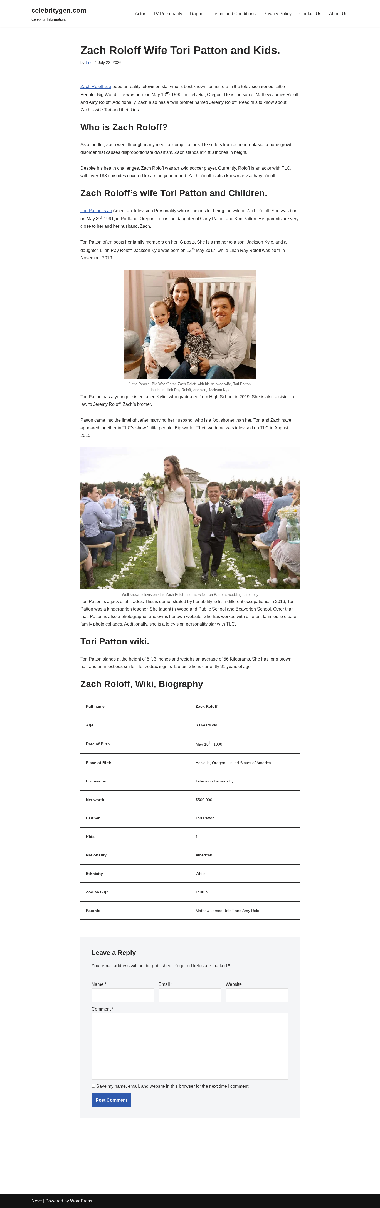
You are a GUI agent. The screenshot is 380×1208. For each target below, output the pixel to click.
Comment (102, 1009)
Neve (36, 1201)
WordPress (81, 1201)
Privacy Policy (277, 13)
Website (234, 984)
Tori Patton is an (96, 210)
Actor (140, 13)
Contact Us (310, 13)
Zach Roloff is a (95, 86)
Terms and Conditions (234, 13)
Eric (89, 62)
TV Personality (167, 13)
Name (99, 984)
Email (166, 984)
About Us (338, 13)
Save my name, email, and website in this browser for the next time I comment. (173, 1086)
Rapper (197, 13)
